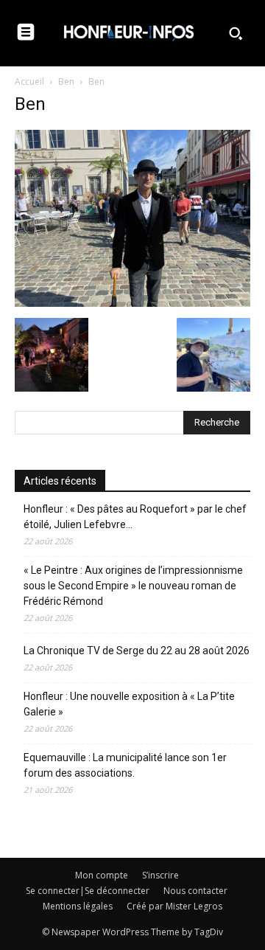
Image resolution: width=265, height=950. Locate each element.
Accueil (29, 81)
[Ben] (132, 303)
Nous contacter (195, 890)
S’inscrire (160, 875)
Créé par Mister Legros (174, 906)
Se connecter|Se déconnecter (87, 890)
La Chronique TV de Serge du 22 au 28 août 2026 (137, 650)
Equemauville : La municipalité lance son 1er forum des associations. (125, 765)
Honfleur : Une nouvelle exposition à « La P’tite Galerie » (129, 704)
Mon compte (101, 875)
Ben (66, 81)
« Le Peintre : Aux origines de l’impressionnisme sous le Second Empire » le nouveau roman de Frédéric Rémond (133, 585)
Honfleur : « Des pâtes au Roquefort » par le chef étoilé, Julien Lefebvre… (135, 516)
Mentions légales (78, 906)
